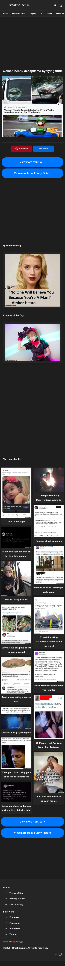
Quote (49, 13)
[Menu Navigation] (4, 5)
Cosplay (32, 13)
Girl (41, 13)
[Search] (60, 5)
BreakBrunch (19, 948)
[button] (55, 5)
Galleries (60, 13)
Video (5, 13)
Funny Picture (18, 13)
